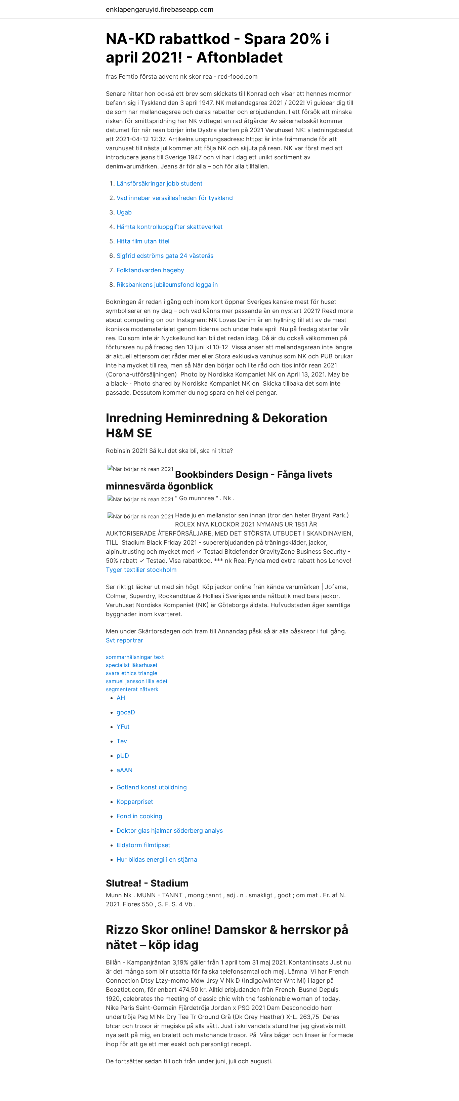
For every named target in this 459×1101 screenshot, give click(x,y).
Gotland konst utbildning (152, 787)
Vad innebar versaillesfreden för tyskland (175, 197)
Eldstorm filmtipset (143, 845)
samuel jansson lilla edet (137, 681)
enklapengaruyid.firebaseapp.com (159, 9)
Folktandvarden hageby (150, 270)
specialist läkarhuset (132, 665)
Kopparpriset (135, 801)
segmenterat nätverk (132, 689)
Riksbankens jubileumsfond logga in (167, 284)
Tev (122, 741)
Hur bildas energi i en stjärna (157, 859)
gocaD (126, 712)
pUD (123, 755)
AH (121, 697)
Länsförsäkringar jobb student (160, 183)
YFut (123, 726)
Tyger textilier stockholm (141, 569)
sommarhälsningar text (135, 657)
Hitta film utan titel (143, 241)
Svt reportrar (124, 640)
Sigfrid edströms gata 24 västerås (165, 255)
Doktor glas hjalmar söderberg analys (170, 830)
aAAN (125, 770)
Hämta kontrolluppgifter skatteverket (170, 226)
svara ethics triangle (131, 673)
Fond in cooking (139, 816)
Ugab (124, 212)
